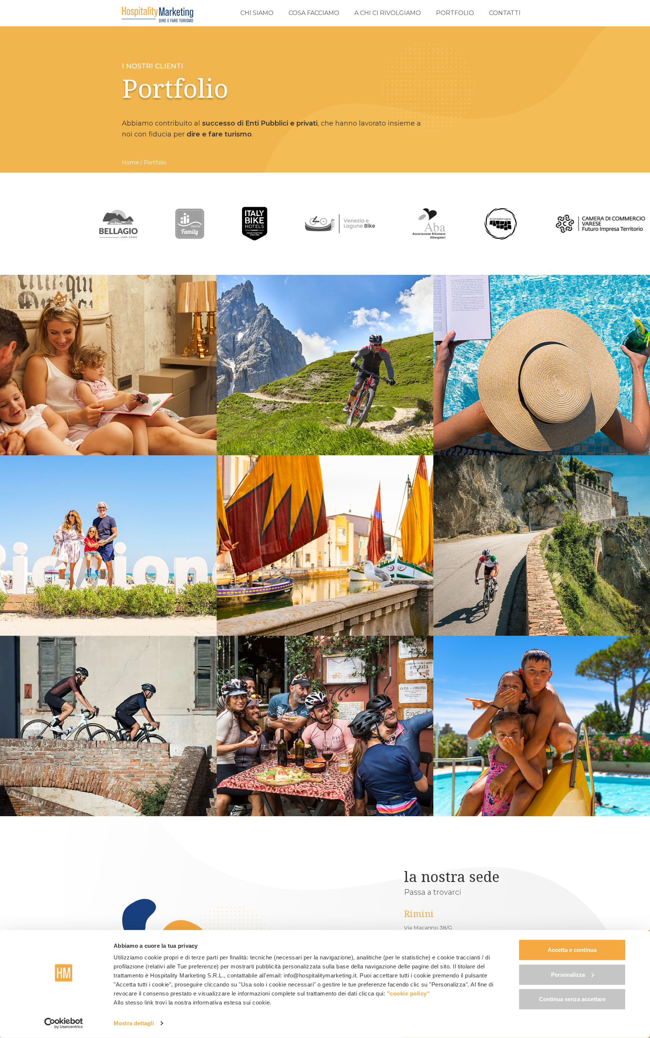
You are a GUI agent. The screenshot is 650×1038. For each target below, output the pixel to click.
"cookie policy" (408, 993)
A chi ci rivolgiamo (387, 13)
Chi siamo (256, 13)
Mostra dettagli (134, 1023)
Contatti (505, 13)
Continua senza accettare (572, 999)
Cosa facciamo (314, 13)
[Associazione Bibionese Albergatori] (353, 223)
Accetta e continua (572, 950)
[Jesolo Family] (113, 223)
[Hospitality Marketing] (157, 15)
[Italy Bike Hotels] (178, 223)
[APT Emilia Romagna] (424, 223)
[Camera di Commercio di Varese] (525, 223)
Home (130, 162)
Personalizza (568, 974)
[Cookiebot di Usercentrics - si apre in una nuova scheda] (64, 1023)
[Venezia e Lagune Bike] (264, 223)
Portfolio (455, 13)
